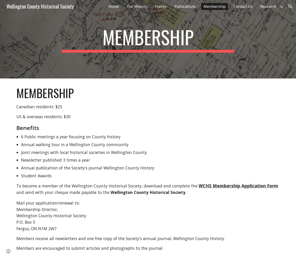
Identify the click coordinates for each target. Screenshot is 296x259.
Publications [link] (185, 6)
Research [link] (268, 6)
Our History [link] (137, 6)
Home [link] (113, 6)
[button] (290, 6)
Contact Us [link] (243, 6)
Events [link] (160, 6)
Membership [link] (215, 6)
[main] (148, 39)
